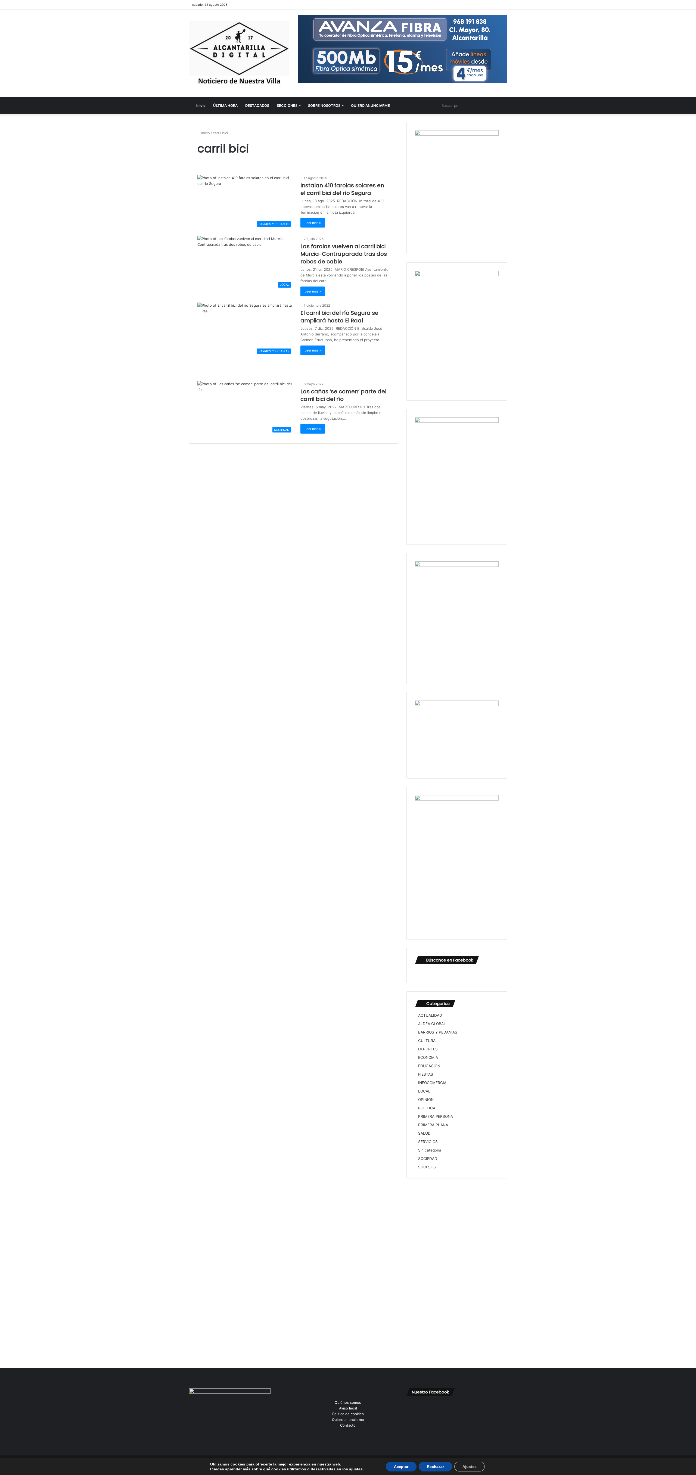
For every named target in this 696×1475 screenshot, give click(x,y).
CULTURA (427, 1040)
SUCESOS (427, 1167)
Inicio (200, 105)
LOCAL (424, 1091)
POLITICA (426, 1108)
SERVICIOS (428, 1142)
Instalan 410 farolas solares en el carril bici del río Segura (342, 189)
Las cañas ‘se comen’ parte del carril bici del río (343, 395)
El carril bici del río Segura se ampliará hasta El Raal (339, 316)
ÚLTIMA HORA (225, 105)
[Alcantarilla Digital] (239, 53)
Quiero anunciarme (348, 1419)
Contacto (348, 1425)
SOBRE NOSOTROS (324, 105)
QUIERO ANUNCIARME (370, 105)
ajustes (356, 1469)
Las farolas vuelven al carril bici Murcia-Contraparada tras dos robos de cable (343, 253)
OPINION (426, 1099)
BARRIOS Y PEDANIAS (437, 1032)
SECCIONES (287, 105)
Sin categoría (429, 1150)
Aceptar (401, 1466)
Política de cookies (348, 1414)
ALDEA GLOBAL (432, 1024)
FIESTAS (425, 1074)
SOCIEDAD (427, 1158)
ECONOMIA (428, 1057)
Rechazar (435, 1466)
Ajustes (469, 1466)
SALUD (424, 1133)
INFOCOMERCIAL (433, 1083)
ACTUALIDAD (430, 1015)
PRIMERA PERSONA (435, 1116)
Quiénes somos (348, 1402)
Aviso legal (348, 1408)
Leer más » (312, 223)
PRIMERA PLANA (433, 1125)
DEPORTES (428, 1049)
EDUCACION (429, 1066)
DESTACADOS (257, 105)
